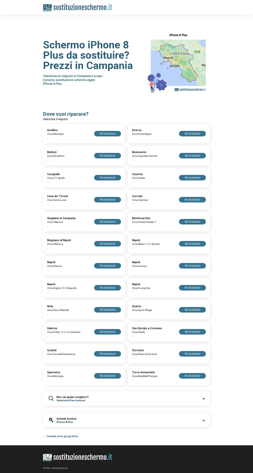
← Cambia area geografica (60, 436)
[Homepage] (77, 5)
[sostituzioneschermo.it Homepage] (77, 457)
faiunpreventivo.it (60, 468)
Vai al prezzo (107, 133)
